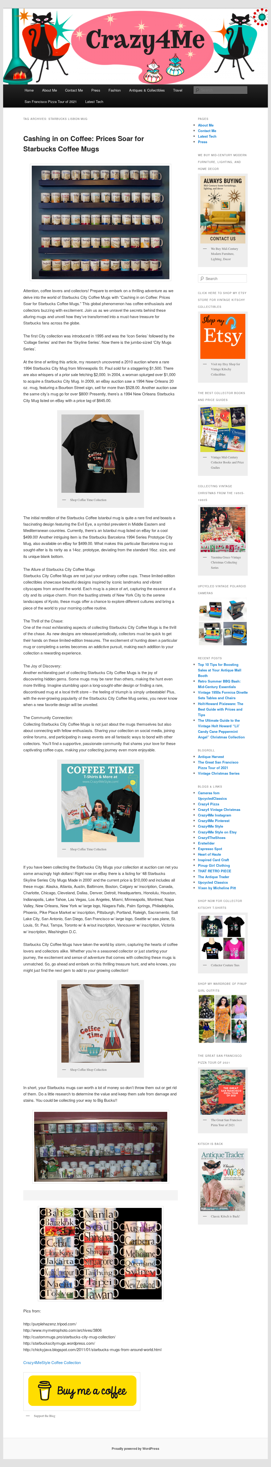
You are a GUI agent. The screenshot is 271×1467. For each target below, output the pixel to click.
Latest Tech (94, 101)
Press (95, 90)
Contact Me (74, 90)
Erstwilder (206, 843)
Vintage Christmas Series (219, 773)
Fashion (115, 90)
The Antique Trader (213, 876)
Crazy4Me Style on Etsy (217, 831)
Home (29, 90)
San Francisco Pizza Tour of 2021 (51, 101)
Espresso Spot (210, 848)
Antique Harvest (211, 756)
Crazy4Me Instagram (214, 815)
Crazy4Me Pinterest (213, 820)
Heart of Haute (209, 854)
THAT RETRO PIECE (214, 870)
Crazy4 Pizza (208, 803)
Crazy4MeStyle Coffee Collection (52, 1362)
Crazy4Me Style (210, 826)
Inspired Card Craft (213, 859)
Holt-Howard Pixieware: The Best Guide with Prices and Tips (220, 709)
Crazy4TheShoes (211, 837)
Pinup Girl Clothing (214, 865)
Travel (177, 90)
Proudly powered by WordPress (135, 1448)
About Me (49, 90)
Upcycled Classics (213, 882)
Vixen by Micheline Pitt (217, 887)
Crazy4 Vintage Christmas (219, 809)
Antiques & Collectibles (147, 90)
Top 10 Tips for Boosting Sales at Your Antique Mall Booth (219, 670)
